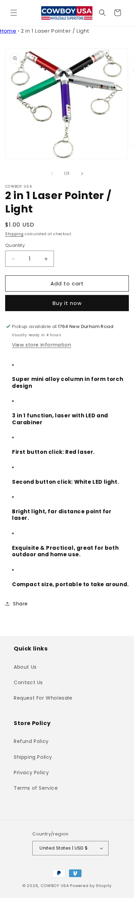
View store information (41, 344)
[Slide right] (82, 173)
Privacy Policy (31, 772)
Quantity (15, 245)
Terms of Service (36, 788)
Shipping (14, 234)
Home (8, 30)
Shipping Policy (33, 757)
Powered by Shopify (91, 885)
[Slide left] (51, 173)
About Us (25, 667)
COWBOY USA (55, 885)
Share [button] (20, 603)
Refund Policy (31, 741)
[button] (13, 12)
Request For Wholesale (43, 697)
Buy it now (67, 303)
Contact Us (28, 682)
